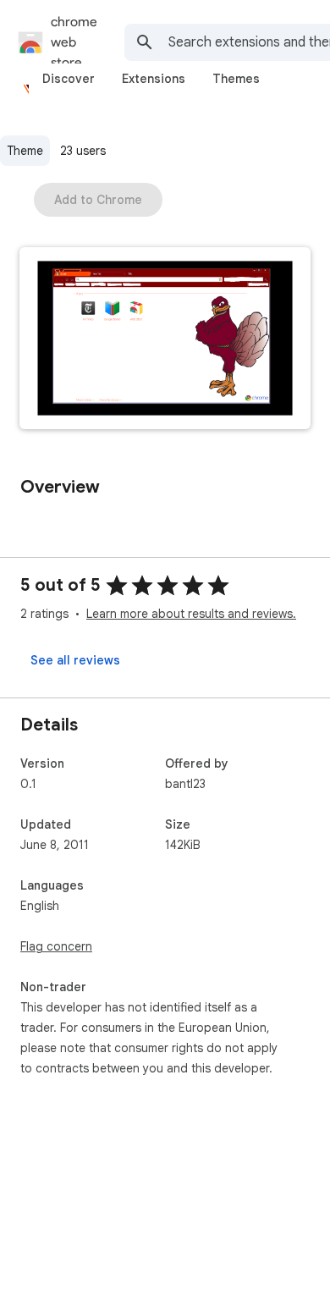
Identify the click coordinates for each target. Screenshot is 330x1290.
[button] (165, 339)
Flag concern (56, 946)
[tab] (68, 78)
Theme (25, 150)
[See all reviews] (75, 660)
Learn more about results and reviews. (191, 613)
